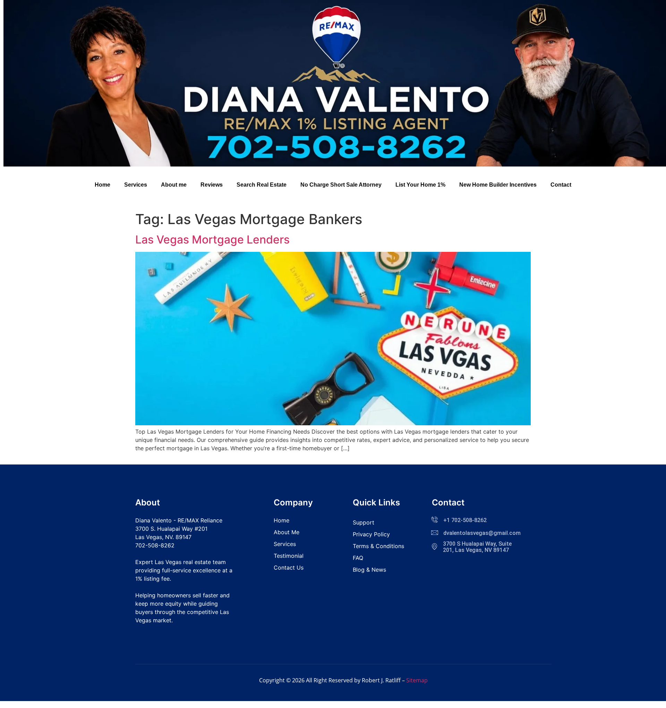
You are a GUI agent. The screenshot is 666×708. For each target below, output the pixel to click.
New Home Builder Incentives (498, 185)
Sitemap (417, 680)
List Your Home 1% (420, 185)
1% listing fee (152, 578)
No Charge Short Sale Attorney (341, 185)
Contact (560, 185)
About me (174, 185)
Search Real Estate (262, 185)
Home (102, 185)
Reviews (211, 185)
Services (135, 185)
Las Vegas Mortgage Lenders (212, 239)
